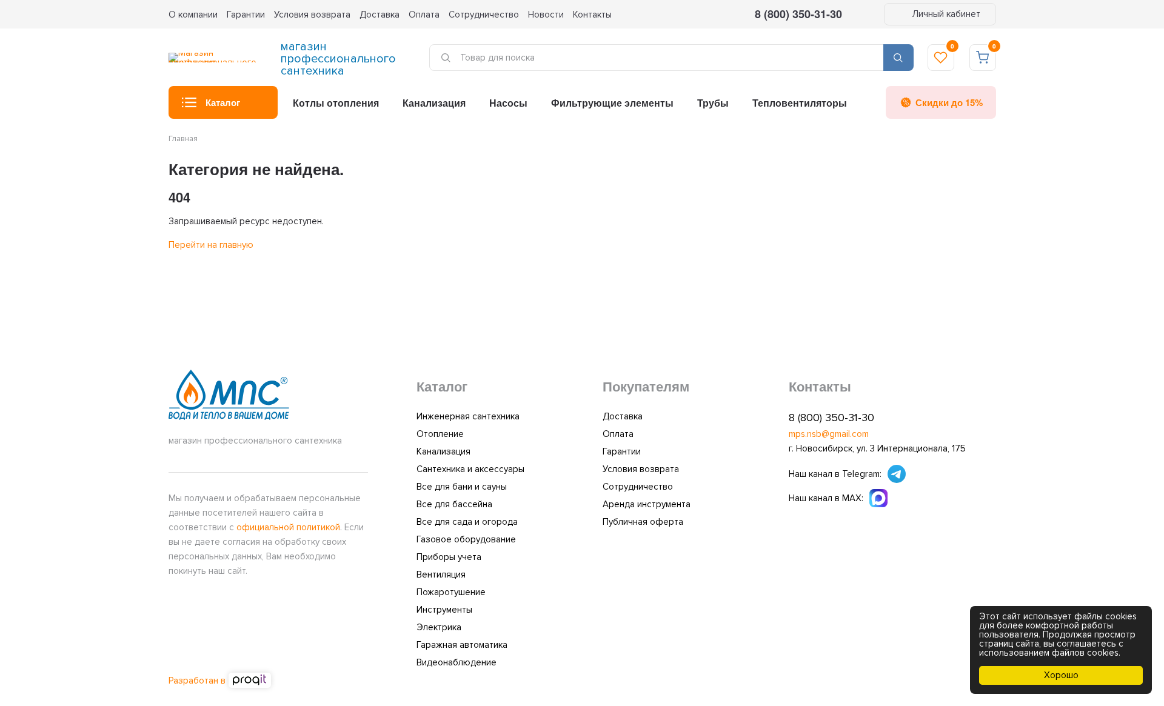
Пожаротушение (451, 592)
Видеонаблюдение (456, 662)
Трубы (713, 103)
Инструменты (444, 609)
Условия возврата (312, 14)
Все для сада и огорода (467, 521)
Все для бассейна (454, 504)
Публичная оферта (643, 521)
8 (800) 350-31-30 (798, 14)
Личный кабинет (945, 13)
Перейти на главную (211, 244)
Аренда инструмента (647, 504)
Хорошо (1061, 675)
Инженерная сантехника (468, 416)
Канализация (434, 103)
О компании (193, 14)
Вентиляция (441, 574)
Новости (546, 14)
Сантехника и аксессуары (470, 469)
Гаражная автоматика (461, 644)
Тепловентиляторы (799, 103)
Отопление (440, 433)
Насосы (508, 103)
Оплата (424, 14)
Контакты (592, 14)
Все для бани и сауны (461, 486)
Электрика (438, 627)
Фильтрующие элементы (612, 103)
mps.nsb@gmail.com (829, 433)
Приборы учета (448, 556)
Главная (183, 139)
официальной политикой (288, 527)
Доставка (380, 14)
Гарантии (246, 14)
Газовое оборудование (466, 539)
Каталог (223, 102)
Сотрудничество (484, 14)
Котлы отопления (336, 103)
